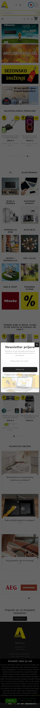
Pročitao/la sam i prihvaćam (20, 375)
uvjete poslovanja (30, 375)
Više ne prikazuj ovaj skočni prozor (16, 377)
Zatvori (37, 345)
